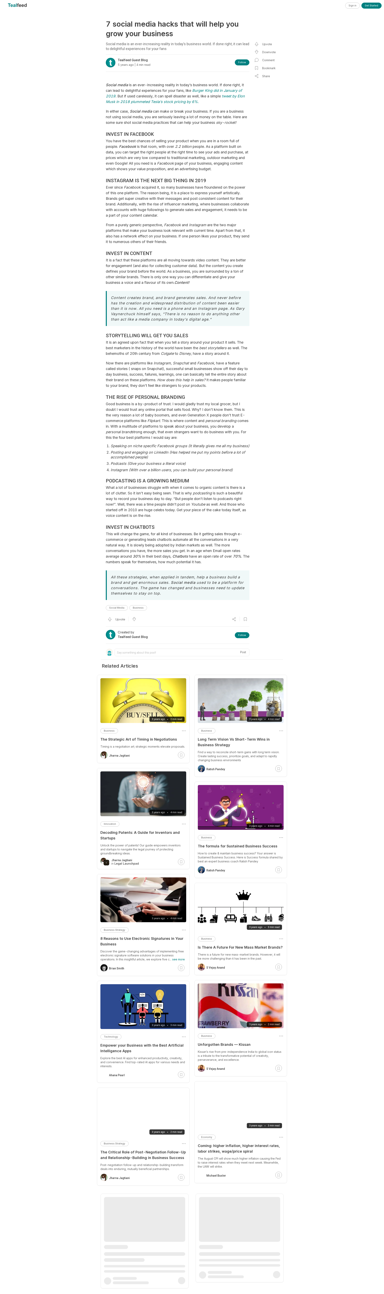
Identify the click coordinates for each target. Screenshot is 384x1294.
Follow (242, 62)
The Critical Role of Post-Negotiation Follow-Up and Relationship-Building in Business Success (143, 1155)
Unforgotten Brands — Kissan (224, 1044)
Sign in (352, 5)
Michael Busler (216, 1175)
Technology (111, 1036)
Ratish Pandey (215, 769)
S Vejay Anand (215, 967)
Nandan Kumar (216, 1274)
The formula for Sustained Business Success (237, 846)
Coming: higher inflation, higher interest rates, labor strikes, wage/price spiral (239, 1148)
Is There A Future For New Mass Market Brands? (240, 947)
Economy (206, 1137)
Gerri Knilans (117, 1280)
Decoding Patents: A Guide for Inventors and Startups (140, 835)
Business (138, 607)
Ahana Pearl (117, 1075)
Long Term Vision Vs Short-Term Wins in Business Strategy (234, 742)
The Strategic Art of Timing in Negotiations (138, 739)
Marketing (110, 1246)
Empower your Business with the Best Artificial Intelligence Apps (142, 1048)
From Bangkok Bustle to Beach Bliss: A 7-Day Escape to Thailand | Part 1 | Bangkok (238, 1255)
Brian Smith (116, 968)
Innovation (110, 823)
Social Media (116, 607)
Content (206, 1243)
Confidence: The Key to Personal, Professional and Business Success (141, 1258)
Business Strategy (114, 929)
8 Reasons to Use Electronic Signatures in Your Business (141, 941)
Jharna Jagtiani (119, 755)
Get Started (371, 5)
